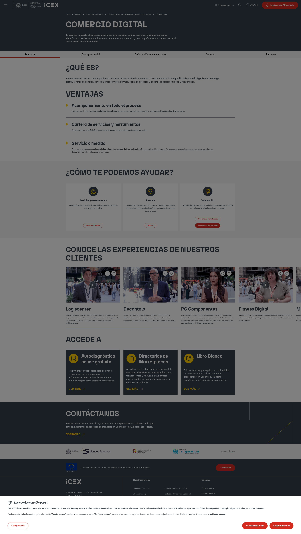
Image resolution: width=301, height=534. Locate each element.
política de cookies (217, 514)
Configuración (18, 526)
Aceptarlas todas (281, 526)
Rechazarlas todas (255, 526)
